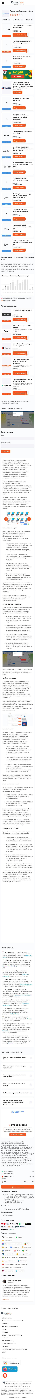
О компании (5, 1346)
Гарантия (5, 1332)
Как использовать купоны (10, 1326)
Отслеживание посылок (9, 1343)
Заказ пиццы (27, 1247)
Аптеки (20, 1237)
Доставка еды (8, 1240)
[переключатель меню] (3, 3)
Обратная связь (7, 1318)
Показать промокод (21, 34)
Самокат (10, 1043)
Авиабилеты (16, 1247)
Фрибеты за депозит (10, 1260)
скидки (29, 19)
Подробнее (16, 386)
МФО (26, 1250)
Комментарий (5, 442)
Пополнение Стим (9, 1254)
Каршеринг (23, 1260)
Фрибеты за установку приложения (14, 1267)
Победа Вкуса (14, 1014)
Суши (28, 1244)
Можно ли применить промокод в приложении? (14, 1067)
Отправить (6, 451)
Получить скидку (19, 66)
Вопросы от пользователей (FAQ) (12, 1335)
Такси (6, 1247)
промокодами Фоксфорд (10, 966)
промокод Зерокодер (26, 984)
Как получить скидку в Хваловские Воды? (14, 1058)
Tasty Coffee (6, 1031)
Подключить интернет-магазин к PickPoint (14, 1349)
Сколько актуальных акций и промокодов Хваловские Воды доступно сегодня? (13, 1102)
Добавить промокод (18, 1187)
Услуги (4, 1352)
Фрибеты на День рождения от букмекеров (16, 1264)
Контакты (5, 1323)
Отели (18, 1250)
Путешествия (8, 1250)
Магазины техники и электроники (13, 1244)
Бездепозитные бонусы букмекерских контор (16, 1257)
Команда (4, 1338)
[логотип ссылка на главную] (17, 2)
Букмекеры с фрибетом (25, 1254)
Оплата (4, 1329)
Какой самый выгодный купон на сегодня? (14, 1084)
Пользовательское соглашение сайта (13, 1321)
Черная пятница (9, 1271)
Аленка (29, 1019)
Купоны (3, 1308)
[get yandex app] (5, 1375)
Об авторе (6, 1299)
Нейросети (21, 1271)
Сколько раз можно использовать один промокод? (14, 1075)
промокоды (17, 19)
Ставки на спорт (9, 1237)
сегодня (6, 19)
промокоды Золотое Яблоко (23, 995)
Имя (2, 435)
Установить (17, 92)
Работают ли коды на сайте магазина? (15, 1093)
